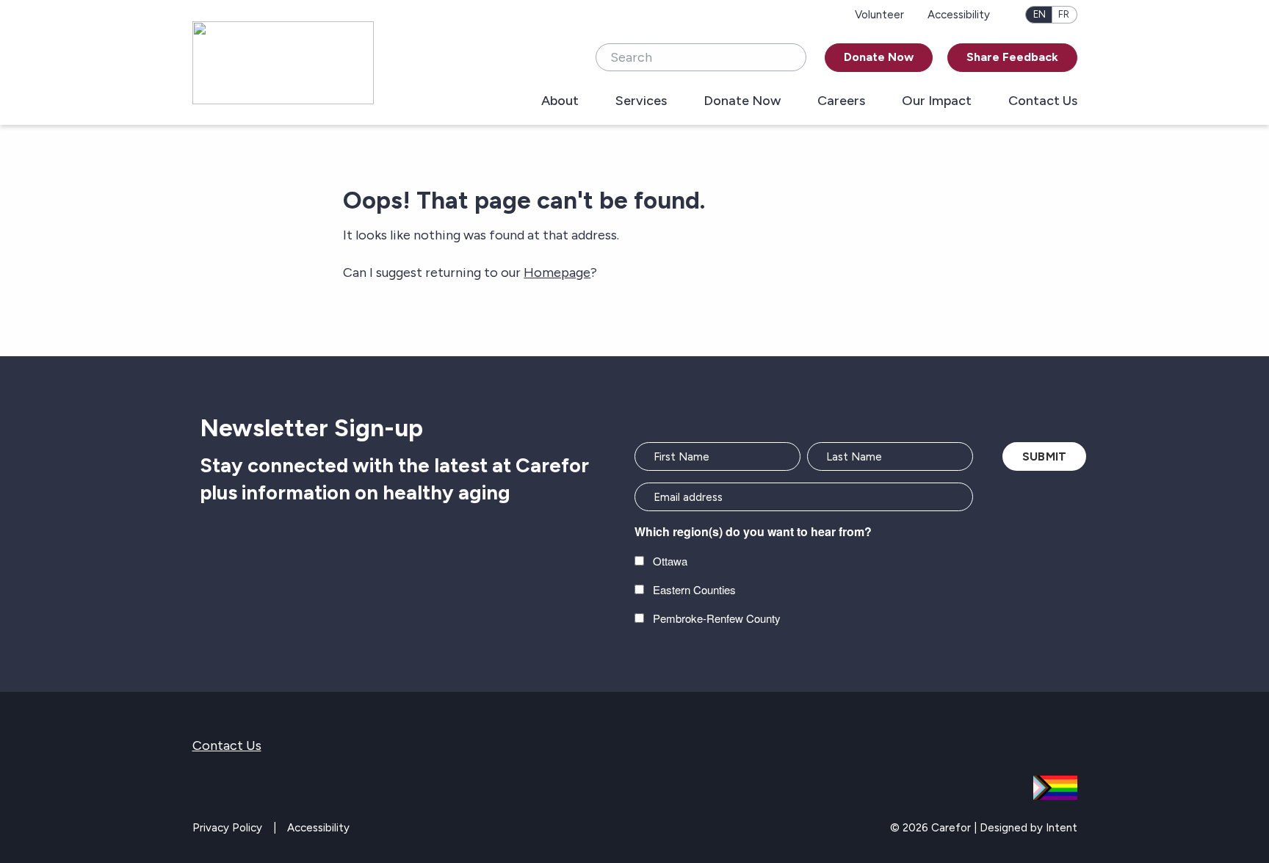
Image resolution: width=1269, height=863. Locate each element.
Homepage (557, 272)
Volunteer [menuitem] (879, 14)
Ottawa (670, 560)
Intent (1061, 827)
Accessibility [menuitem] (959, 14)
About (560, 101)
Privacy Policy (227, 827)
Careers (841, 101)
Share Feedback (1012, 57)
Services (641, 101)
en (1039, 14)
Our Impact (937, 101)
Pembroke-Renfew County (717, 618)
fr (1063, 14)
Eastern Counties (694, 589)
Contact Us (1042, 101)
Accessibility (318, 827)
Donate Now (879, 57)
